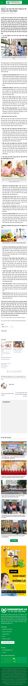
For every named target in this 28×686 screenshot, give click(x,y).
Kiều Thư (14, 13)
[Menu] (2, 2)
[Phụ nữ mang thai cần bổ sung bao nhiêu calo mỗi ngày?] (6, 344)
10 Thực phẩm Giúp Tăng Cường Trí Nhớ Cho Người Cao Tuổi (21, 394)
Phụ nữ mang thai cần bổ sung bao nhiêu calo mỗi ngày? (6, 349)
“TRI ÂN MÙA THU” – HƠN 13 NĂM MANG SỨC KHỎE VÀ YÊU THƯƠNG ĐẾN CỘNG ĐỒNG (13, 457)
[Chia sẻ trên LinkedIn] (20, 371)
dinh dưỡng (16, 377)
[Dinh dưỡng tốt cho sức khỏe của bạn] (6, 360)
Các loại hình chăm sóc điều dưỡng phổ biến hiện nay (13, 320)
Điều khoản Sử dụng (7, 629)
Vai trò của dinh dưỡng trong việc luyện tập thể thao (13, 317)
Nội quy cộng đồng (6, 631)
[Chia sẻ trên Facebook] (10, 371)
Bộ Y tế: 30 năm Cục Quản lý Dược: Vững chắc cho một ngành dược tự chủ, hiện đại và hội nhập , (12, 496)
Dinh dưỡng (3, 7)
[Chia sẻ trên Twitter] (13, 371)
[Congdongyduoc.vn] (14, 2)
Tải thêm (14, 540)
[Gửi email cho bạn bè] (15, 371)
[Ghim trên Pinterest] (18, 371)
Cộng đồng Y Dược (10, 377)
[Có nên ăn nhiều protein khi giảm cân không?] (18, 344)
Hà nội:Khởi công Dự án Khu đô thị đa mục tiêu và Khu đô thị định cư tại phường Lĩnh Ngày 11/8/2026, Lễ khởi (13, 477)
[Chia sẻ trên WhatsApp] (8, 371)
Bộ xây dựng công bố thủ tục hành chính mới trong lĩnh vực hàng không (13, 536)
